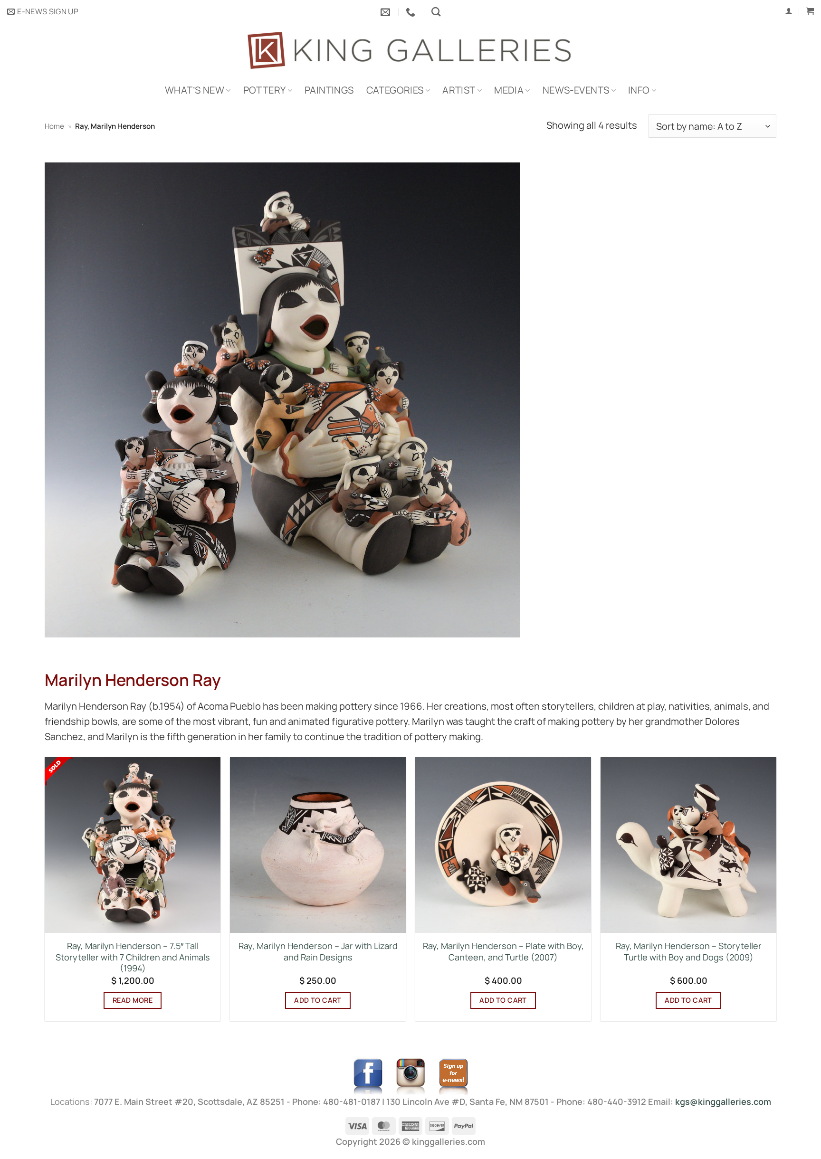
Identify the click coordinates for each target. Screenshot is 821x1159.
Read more (133, 1000)
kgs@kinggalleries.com (723, 1101)
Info (639, 90)
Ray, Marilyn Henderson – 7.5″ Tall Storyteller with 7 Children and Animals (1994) (133, 957)
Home (54, 126)
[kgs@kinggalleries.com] (386, 12)
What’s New (194, 90)
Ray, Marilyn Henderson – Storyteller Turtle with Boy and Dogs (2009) (689, 951)
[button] (42, 11)
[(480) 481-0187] (412, 12)
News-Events (576, 90)
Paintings (329, 90)
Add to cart (318, 1000)
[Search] (435, 11)
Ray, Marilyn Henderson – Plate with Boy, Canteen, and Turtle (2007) (503, 951)
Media (509, 90)
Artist (458, 90)
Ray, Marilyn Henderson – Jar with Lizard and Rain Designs (318, 951)
